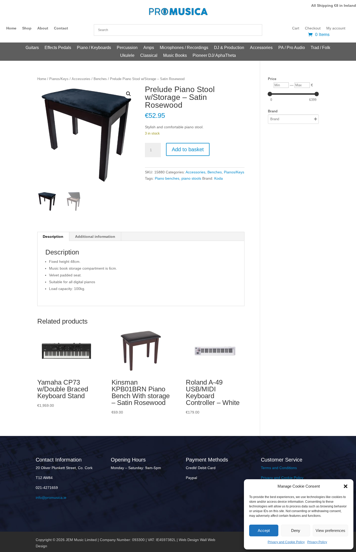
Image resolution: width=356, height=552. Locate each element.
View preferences (330, 530)
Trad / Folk (320, 48)
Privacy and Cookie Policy (286, 542)
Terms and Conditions (279, 468)
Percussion (127, 48)
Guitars (32, 48)
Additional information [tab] (95, 236)
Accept (264, 530)
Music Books (175, 56)
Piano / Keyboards (94, 48)
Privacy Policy (317, 542)
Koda (218, 178)
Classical (148, 56)
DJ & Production (229, 48)
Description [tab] (53, 236)
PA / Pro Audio (291, 48)
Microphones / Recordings (184, 48)
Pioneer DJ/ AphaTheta (214, 56)
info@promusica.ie (51, 497)
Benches (100, 79)
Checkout (313, 28)
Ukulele (127, 56)
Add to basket (188, 149)
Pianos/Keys (59, 79)
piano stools (191, 178)
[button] (345, 486)
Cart (295, 28)
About (42, 28)
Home (11, 28)
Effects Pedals (58, 48)
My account (335, 28)
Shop (27, 28)
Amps (148, 48)
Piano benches (167, 178)
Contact (61, 28)
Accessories (261, 48)
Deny (295, 530)
